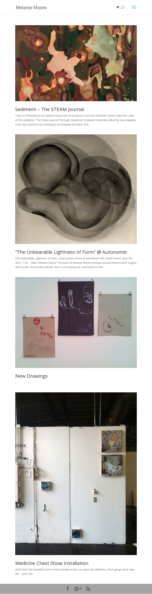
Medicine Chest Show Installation (51, 563)
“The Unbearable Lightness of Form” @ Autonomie (71, 252)
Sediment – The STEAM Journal (49, 109)
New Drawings (31, 376)
